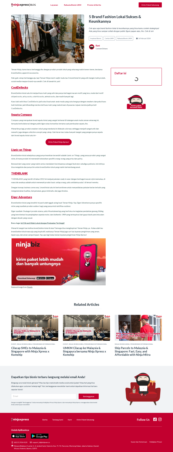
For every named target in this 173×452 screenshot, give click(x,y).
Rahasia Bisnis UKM (72, 5)
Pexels (29, 287)
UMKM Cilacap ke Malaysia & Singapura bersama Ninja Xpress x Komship (84, 351)
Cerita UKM (109, 38)
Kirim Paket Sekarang (85, 420)
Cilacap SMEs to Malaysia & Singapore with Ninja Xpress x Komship (30, 351)
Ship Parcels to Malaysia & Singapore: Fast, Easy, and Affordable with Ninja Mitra (132, 351)
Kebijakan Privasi (155, 442)
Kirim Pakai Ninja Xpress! (58, 142)
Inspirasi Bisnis (95, 38)
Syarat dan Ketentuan (139, 442)
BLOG (33, 5)
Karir (70, 420)
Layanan (54, 5)
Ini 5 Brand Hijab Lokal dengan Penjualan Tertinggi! (43, 223)
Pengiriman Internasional (43, 344)
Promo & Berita (94, 5)
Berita (44, 420)
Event (13, 344)
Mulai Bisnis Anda (24, 344)
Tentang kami (57, 420)
